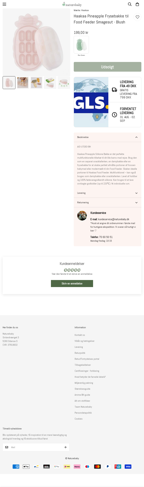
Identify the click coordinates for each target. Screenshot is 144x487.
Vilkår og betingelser (84, 341)
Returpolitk (80, 352)
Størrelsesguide (82, 388)
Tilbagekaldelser (83, 364)
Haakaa (85, 10)
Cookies (79, 418)
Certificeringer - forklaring (87, 370)
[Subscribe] (65, 447)
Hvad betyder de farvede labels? (90, 376)
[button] (137, 4)
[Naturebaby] (72, 4)
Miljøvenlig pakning (84, 382)
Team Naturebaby (83, 406)
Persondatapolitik (83, 412)
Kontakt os (80, 335)
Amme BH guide (82, 394)
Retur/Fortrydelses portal (87, 358)
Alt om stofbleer (82, 400)
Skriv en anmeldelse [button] (72, 283)
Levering (79, 346)
